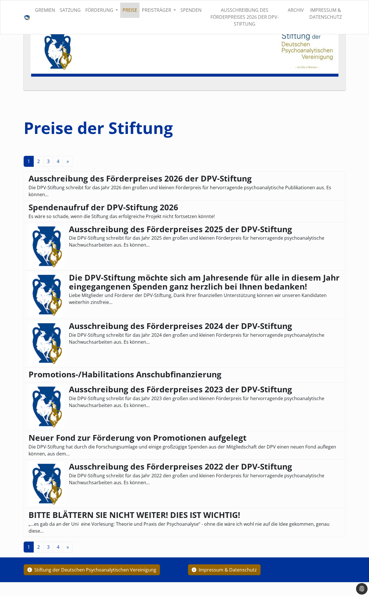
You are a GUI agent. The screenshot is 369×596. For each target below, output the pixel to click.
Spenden (191, 10)
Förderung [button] (99, 10)
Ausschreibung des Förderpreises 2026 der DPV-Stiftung (244, 17)
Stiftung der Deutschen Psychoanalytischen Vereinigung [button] (94, 570)
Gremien (45, 10)
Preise (130, 10)
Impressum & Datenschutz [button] (227, 570)
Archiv (296, 10)
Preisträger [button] (157, 10)
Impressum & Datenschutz (325, 13)
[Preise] (27, 17)
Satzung (70, 10)
